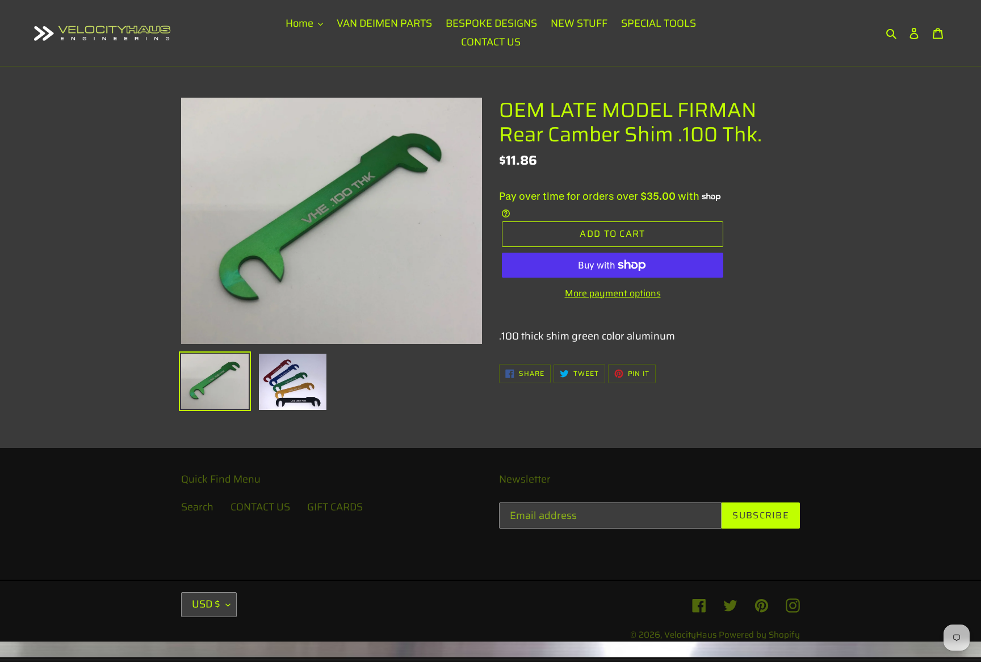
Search (197, 507)
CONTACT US (260, 507)
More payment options (613, 293)
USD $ (206, 604)
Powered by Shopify (759, 635)
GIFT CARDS (335, 507)
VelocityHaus (690, 635)
